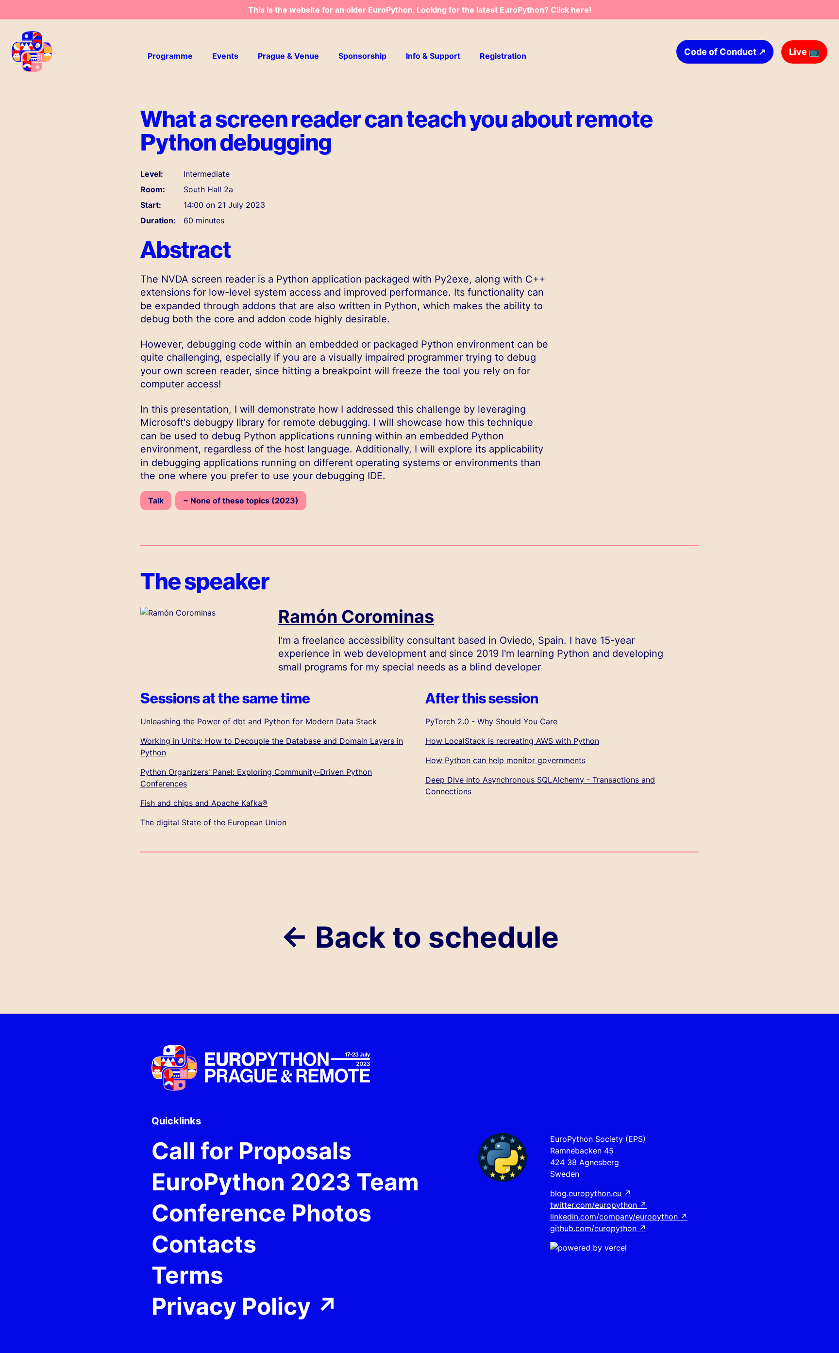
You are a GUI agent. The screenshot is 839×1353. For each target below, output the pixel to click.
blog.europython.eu (590, 1193)
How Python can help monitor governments (505, 760)
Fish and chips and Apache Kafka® (204, 803)
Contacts (203, 1244)
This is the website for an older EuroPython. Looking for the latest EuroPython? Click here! (419, 10)
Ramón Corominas (356, 616)
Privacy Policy (244, 1306)
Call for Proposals (251, 1151)
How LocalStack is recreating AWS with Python (512, 741)
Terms (187, 1275)
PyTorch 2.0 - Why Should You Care (491, 721)
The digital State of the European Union (213, 822)
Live (804, 52)
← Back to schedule (420, 937)
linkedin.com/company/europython (619, 1216)
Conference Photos (261, 1213)
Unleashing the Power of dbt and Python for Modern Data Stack (258, 721)
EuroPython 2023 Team (285, 1182)
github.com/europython (598, 1228)
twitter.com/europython (598, 1205)
